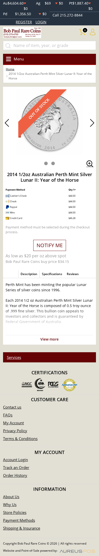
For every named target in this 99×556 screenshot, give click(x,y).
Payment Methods (19, 520)
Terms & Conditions (20, 438)
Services (14, 357)
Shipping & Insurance (21, 528)
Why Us (9, 504)
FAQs (7, 414)
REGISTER (24, 22)
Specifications (52, 274)
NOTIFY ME (50, 245)
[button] (46, 163)
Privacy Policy (15, 430)
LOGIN (41, 22)
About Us (11, 496)
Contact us (12, 407)
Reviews (73, 274)
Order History (15, 475)
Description (29, 274)
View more (49, 339)
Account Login (15, 459)
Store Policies (14, 512)
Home (10, 69)
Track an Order (16, 467)
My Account (13, 422)
